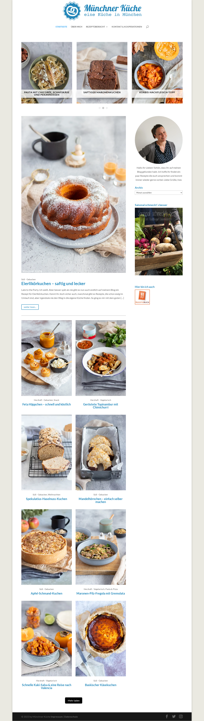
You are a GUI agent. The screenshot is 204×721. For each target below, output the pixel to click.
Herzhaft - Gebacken (43, 400)
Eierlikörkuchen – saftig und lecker (53, 283)
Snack (56, 400)
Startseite (61, 27)
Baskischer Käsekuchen (100, 685)
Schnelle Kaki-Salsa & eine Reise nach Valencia (46, 686)
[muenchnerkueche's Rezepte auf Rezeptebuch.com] (142, 303)
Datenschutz (71, 716)
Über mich (76, 27)
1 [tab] (100, 108)
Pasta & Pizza (111, 589)
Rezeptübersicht (95, 27)
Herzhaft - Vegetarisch (100, 400)
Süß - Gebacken (28, 279)
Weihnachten (54, 494)
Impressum (57, 716)
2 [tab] (103, 108)
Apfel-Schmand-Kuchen (46, 593)
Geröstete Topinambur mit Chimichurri (100, 405)
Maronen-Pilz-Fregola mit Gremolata (100, 593)
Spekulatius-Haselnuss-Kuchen (46, 499)
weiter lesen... (30, 307)
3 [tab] (107, 108)
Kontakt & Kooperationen (127, 27)
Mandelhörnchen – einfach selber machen (101, 500)
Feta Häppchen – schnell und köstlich (46, 404)
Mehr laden (74, 700)
